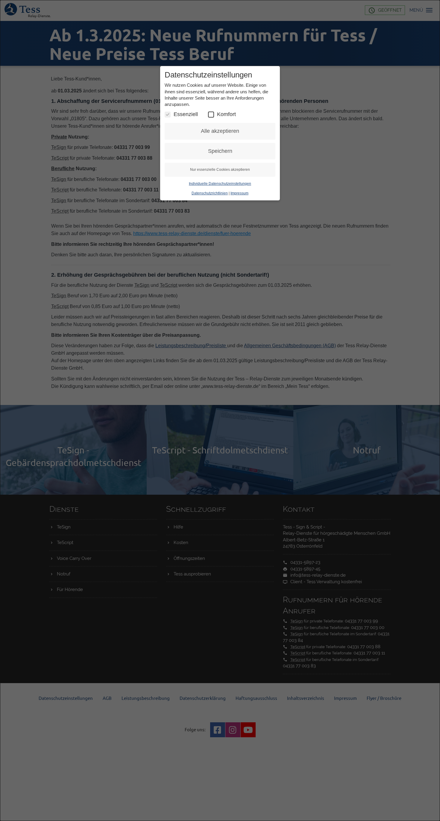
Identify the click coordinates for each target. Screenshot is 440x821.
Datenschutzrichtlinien (210, 193)
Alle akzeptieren (220, 131)
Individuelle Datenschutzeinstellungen (220, 184)
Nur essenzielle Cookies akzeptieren (220, 169)
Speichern (220, 151)
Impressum (239, 193)
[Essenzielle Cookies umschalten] (168, 115)
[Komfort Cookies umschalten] (211, 115)
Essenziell (186, 114)
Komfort (226, 114)
